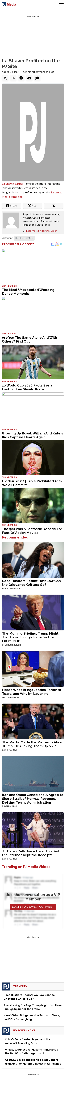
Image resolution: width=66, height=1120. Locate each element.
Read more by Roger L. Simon (41, 230)
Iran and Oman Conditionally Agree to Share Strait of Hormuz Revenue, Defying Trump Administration (32, 798)
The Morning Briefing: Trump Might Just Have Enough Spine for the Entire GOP (30, 637)
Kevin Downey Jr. (11, 588)
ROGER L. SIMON (24, 238)
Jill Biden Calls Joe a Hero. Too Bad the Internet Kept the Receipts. (30, 853)
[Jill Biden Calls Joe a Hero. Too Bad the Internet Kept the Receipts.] (33, 830)
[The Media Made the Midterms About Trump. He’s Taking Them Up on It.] (33, 721)
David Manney (9, 750)
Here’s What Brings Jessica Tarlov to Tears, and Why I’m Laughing (31, 692)
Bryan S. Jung (9, 806)
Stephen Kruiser (11, 645)
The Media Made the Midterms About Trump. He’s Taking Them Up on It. (33, 744)
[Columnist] (12, 220)
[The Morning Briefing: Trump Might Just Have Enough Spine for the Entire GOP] (33, 612)
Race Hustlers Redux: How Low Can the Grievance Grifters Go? (31, 583)
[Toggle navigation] (61, 4)
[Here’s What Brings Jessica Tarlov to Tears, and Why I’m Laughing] (33, 668)
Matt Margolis (10, 697)
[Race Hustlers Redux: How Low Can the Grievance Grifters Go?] (33, 559)
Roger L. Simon (10, 72)
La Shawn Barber (12, 183)
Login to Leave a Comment (33, 906)
